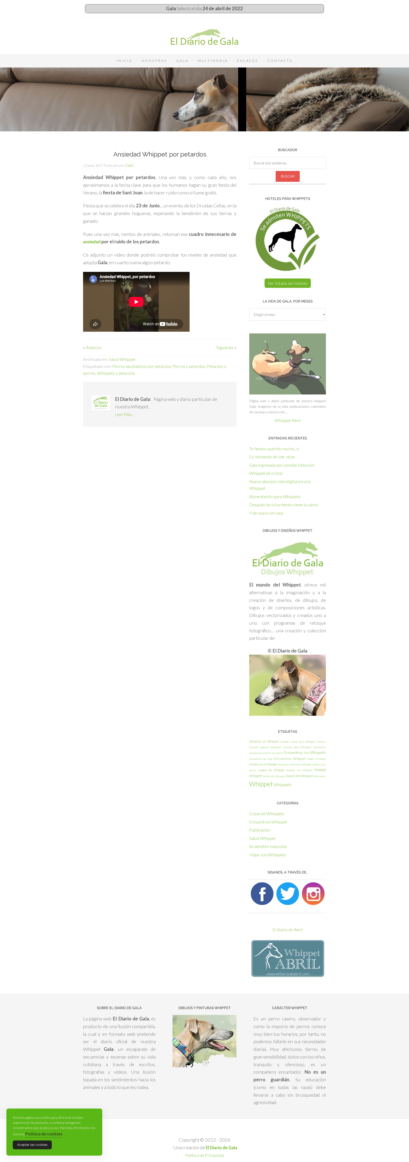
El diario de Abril (288, 929)
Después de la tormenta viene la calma (283, 504)
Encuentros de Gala (260, 758)
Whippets (283, 784)
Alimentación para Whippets (275, 496)
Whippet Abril (288, 420)
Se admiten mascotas (268, 846)
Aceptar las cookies (32, 1145)
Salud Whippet (122, 359)
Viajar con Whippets (267, 854)
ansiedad (92, 241)
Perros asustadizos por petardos (141, 366)
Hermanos (283, 764)
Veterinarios (320, 776)
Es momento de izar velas (272, 456)
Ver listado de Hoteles (288, 283)
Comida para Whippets (297, 747)
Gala (310, 758)
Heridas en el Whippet (263, 764)
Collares (321, 741)
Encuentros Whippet (290, 758)
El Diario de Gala (204, 37)
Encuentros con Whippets (305, 752)
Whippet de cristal (265, 473)
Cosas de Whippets (266, 813)
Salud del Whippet (299, 776)
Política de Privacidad (204, 1155)
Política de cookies (43, 1133)
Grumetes (320, 758)
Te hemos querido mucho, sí (274, 448)
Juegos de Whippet (271, 770)
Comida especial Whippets (265, 747)
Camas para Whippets (303, 741)
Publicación (259, 829)
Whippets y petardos (116, 373)
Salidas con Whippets (274, 776)
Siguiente (224, 347)
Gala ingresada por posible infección (281, 465)
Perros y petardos (189, 366)
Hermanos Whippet (300, 764)
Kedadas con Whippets (299, 770)
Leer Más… (125, 414)
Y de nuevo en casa (266, 512)
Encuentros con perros (270, 753)
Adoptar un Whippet (264, 741)
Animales (285, 741)
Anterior (94, 347)
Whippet (261, 784)
